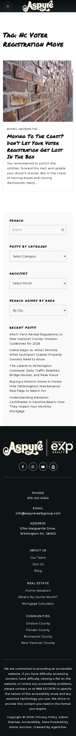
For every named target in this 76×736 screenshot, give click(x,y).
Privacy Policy (46, 717)
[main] (38, 213)
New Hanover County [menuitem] (38, 643)
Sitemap (14, 722)
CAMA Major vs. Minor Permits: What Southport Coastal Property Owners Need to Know (36, 354)
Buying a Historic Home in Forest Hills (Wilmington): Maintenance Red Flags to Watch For (36, 386)
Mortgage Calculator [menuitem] (38, 603)
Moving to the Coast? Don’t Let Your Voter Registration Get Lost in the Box (35, 146)
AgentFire (58, 727)
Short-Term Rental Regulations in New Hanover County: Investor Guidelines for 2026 (36, 339)
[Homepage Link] (38, 6)
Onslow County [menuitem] (38, 623)
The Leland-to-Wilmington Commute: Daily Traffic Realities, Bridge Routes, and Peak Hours (35, 370)
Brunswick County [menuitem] (38, 636)
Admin (63, 717)
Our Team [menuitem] (38, 558)
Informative (28, 129)
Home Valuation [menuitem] (38, 590)
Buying (12, 129)
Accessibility (31, 722)
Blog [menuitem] (38, 571)
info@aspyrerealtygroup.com (38, 513)
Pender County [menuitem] (38, 630)
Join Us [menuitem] (38, 564)
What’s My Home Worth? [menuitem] (38, 597)
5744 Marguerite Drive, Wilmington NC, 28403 (38, 531)
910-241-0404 (38, 498)
